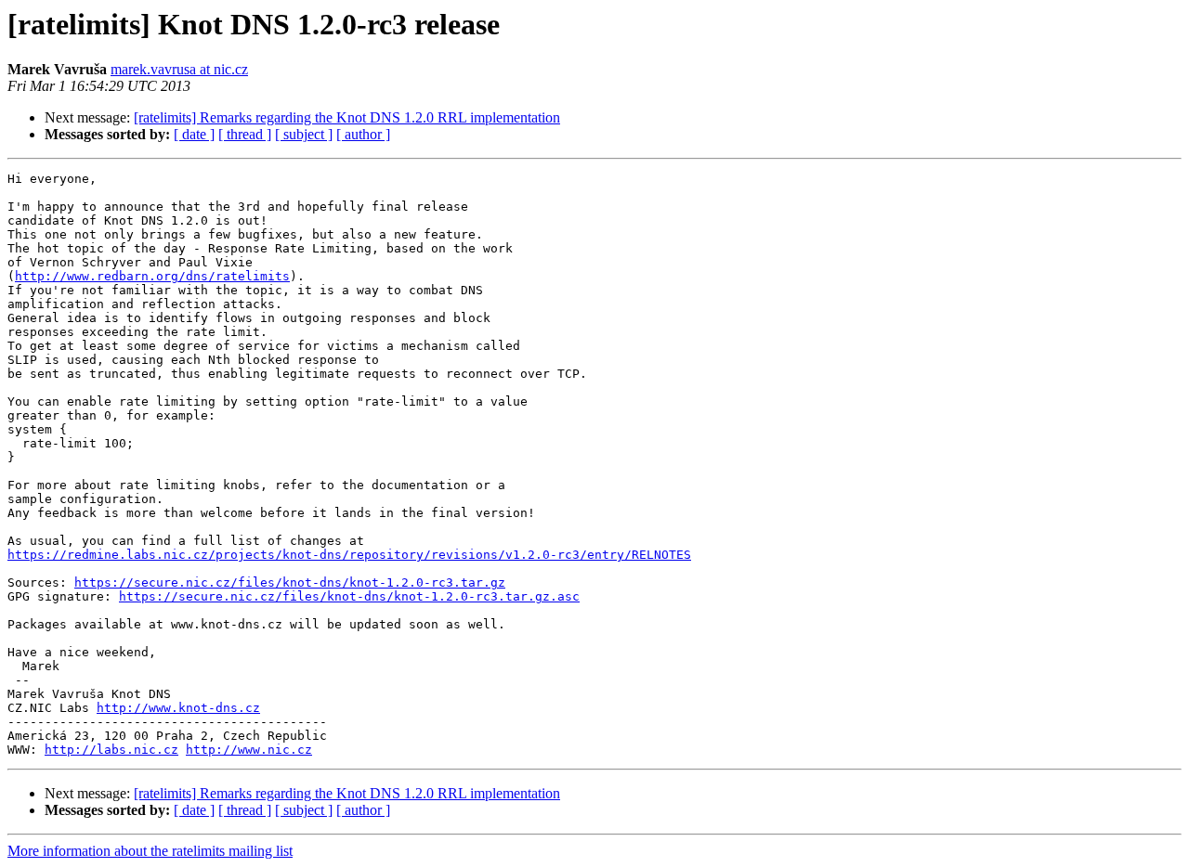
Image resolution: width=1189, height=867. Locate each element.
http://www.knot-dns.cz (178, 708)
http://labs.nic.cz (111, 750)
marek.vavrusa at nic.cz (179, 69)
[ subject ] (304, 134)
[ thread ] (244, 134)
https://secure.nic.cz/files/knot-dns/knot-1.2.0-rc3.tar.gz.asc (349, 596)
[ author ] (363, 134)
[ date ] (194, 134)
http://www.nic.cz (249, 750)
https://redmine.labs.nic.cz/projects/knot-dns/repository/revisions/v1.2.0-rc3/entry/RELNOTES (349, 555)
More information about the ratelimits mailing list (150, 851)
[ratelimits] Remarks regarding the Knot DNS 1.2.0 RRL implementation (347, 117)
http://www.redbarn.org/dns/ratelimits (152, 276)
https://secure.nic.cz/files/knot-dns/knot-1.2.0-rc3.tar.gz (289, 582)
